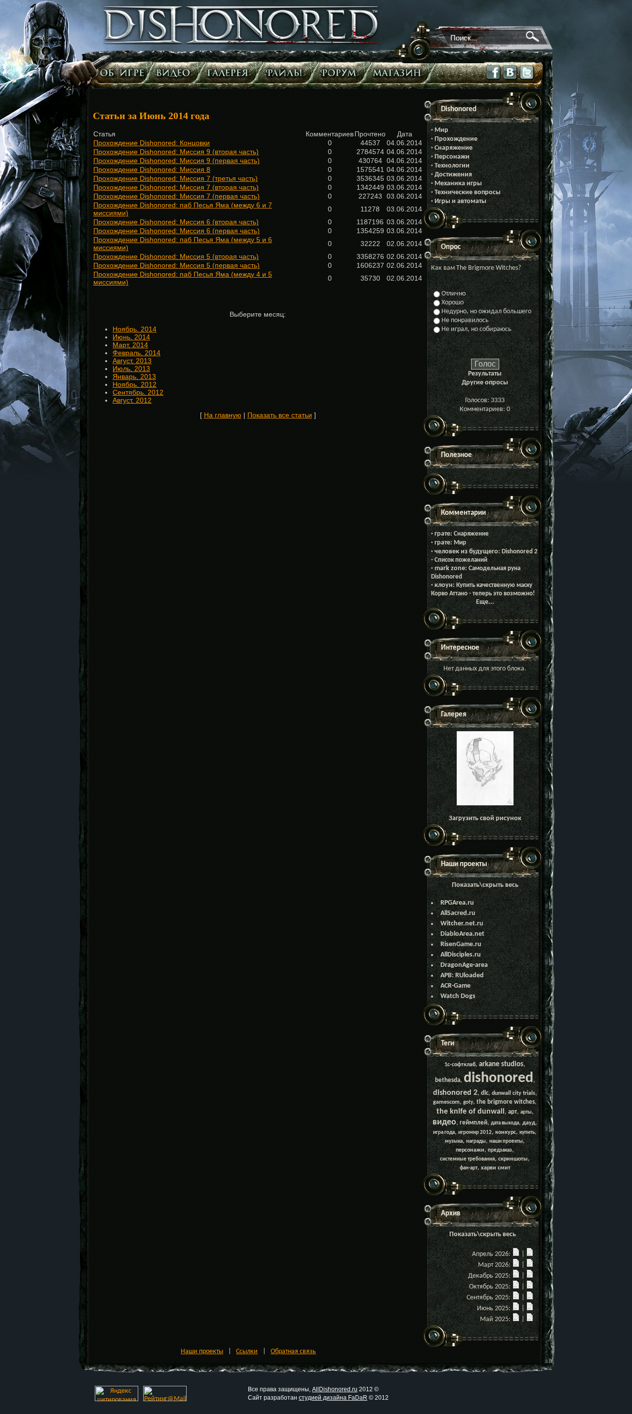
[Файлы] (286, 72)
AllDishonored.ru (334, 1389)
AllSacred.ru (457, 913)
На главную (222, 415)
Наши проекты (202, 1351)
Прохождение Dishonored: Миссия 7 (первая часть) (176, 196)
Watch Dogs (457, 996)
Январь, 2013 (134, 376)
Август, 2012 (132, 400)
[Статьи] (123, 72)
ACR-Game (455, 986)
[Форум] (341, 72)
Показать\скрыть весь (485, 885)
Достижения (453, 174)
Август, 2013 (132, 361)
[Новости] (516, 1254)
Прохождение (455, 139)
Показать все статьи (279, 415)
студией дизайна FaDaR (333, 1397)
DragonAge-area (464, 965)
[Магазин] (399, 72)
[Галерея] (230, 72)
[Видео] (175, 72)
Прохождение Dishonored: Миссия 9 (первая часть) (176, 161)
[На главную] (241, 42)
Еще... (485, 602)
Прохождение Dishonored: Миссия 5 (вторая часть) (176, 256)
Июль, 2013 (131, 369)
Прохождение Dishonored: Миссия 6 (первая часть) (176, 231)
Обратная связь (293, 1351)
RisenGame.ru (460, 944)
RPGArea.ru (457, 903)
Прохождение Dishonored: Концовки (151, 143)
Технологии (452, 165)
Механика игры (458, 183)
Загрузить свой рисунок (485, 818)
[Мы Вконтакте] (510, 79)
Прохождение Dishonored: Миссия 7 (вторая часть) (176, 187)
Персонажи (452, 157)
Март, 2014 (130, 345)
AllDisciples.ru (460, 954)
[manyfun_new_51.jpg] (485, 803)
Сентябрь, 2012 (138, 392)
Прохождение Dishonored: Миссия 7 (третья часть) (175, 178)
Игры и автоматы (460, 201)
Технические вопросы (467, 192)
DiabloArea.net (462, 934)
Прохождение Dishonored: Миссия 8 (151, 169)
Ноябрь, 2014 (135, 329)
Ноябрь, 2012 (135, 384)
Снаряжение (453, 148)
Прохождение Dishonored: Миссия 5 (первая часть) (176, 265)
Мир (441, 130)
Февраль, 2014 (136, 353)
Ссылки (247, 1351)
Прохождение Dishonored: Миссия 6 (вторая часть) (176, 222)
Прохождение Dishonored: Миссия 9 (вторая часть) (176, 152)
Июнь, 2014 (131, 337)
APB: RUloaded (462, 975)
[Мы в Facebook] (493, 79)
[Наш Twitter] (527, 79)
